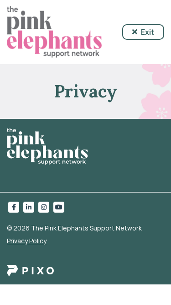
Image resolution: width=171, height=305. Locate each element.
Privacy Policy (27, 240)
